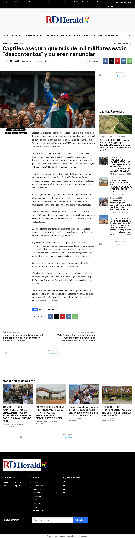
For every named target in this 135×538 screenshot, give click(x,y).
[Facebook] (100, 6)
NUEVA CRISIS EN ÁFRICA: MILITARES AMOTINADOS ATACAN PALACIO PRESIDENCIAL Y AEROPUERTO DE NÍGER (121, 186)
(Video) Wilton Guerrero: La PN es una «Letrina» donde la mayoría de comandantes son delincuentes (76, 338)
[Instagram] (104, 6)
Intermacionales (17, 43)
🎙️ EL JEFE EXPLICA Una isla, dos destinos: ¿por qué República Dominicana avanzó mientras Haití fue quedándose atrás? (115, 145)
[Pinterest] (117, 61)
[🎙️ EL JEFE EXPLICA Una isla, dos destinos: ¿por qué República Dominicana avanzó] (115, 124)
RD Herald (14, 61)
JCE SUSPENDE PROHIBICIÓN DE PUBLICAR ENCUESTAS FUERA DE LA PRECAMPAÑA (117, 411)
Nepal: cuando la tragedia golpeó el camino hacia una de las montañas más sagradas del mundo (121, 204)
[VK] (123, 61)
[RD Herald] (5, 61)
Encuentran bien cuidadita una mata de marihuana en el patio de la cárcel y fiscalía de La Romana (23, 338)
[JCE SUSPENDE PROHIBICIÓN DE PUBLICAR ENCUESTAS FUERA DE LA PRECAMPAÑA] (117, 394)
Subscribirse (80, 520)
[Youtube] (112, 6)
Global (5, 43)
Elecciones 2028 (116, 157)
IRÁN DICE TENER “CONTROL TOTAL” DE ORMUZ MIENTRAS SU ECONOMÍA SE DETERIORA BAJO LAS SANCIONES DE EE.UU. (120, 165)
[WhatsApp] (129, 61)
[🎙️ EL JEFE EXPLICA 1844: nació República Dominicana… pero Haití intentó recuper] (103, 219)
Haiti (101, 137)
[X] (108, 6)
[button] (129, 35)
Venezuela (52, 309)
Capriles (42, 309)
